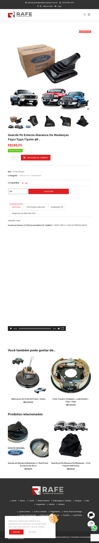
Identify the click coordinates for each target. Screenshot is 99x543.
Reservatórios (43, 501)
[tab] (16, 207)
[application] (37, 279)
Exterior (61, 504)
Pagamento (55, 511)
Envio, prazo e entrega (73, 511)
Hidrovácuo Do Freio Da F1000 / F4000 (28, 399)
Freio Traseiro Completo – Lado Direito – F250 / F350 (71, 400)
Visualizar (29, 370)
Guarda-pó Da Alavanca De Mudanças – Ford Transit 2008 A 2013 (70, 464)
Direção (78, 501)
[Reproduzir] (11, 328)
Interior (52, 504)
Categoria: (13, 175)
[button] (37, 279)
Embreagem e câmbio (62, 501)
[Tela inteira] (62, 328)
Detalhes (32, 532)
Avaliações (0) (57, 207)
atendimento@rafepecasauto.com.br (43, 2)
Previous (11, 121)
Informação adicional (36, 207)
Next (87, 121)
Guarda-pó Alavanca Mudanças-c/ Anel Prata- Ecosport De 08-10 (28, 464)
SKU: (10, 171)
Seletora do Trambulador (30, 175)
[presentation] (9, 384)
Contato (66, 515)
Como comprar (40, 511)
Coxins (31, 501)
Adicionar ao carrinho (37, 157)
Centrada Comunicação (80, 537)
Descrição (16, 207)
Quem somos (24, 511)
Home (14, 501)
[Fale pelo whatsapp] (94, 528)
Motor (22, 501)
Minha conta (48, 6)
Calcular (48, 191)
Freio (87, 501)
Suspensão (40, 504)
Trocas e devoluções (27, 515)
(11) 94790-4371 (68, 2)
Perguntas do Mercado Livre (23, 213)
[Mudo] (59, 328)
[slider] (35, 328)
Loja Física (77, 515)
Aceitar (16, 532)
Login (59, 6)
